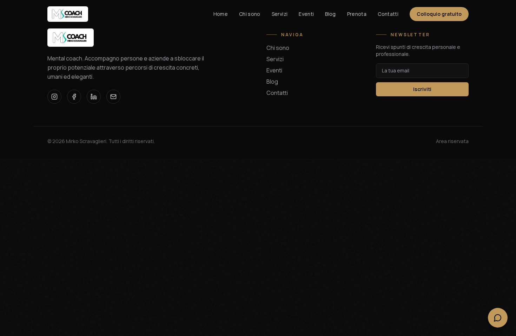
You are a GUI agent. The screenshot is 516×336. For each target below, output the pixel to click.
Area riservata (452, 141)
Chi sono (249, 14)
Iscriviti (422, 89)
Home (220, 14)
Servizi (279, 14)
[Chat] (498, 318)
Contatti (388, 14)
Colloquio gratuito (439, 14)
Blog (330, 14)
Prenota (356, 14)
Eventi (306, 14)
